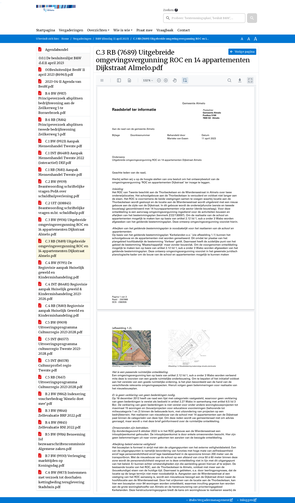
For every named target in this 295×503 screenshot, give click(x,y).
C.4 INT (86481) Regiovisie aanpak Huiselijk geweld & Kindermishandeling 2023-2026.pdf (62, 291)
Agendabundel (56, 50)
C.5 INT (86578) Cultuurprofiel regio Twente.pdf (54, 365)
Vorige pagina (244, 51)
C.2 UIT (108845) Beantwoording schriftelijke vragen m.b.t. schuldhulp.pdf (61, 208)
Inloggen (246, 500)
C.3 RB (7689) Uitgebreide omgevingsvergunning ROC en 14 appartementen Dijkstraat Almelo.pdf (63, 248)
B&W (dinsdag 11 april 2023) (112, 38)
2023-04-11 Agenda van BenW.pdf (59, 84)
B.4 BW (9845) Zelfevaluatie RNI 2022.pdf (59, 424)
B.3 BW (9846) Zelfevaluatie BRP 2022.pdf (59, 413)
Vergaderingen (71, 30)
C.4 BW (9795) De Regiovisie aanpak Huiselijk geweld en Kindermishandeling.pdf (61, 270)
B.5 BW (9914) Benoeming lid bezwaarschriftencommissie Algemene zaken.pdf (61, 441)
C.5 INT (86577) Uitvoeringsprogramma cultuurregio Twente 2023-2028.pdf (59, 346)
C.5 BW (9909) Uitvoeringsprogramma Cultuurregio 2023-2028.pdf (60, 327)
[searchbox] (204, 18)
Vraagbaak (165, 30)
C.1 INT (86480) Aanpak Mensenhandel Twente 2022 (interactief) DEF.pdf (61, 158)
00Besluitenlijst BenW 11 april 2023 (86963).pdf (61, 72)
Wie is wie (121, 30)
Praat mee (144, 30)
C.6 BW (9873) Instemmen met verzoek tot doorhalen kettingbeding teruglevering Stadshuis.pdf (62, 479)
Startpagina (45, 30)
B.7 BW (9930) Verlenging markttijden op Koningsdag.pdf (61, 460)
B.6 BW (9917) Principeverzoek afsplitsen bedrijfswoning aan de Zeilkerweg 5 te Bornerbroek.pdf (60, 103)
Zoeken (168, 10)
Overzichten (97, 30)
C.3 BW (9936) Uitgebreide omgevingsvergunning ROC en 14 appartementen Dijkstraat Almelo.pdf (63, 227)
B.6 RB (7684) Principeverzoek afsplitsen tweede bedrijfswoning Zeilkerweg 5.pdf (60, 127)
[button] (252, 18)
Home (65, 38)
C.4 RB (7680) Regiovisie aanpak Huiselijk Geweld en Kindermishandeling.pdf (61, 310)
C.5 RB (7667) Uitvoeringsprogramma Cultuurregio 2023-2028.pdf (60, 382)
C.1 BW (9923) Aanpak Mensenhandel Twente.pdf (60, 143)
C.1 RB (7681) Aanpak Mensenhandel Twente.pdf (60, 172)
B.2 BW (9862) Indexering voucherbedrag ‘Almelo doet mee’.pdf (61, 399)
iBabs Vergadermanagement (209, 500)
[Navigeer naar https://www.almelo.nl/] (56, 15)
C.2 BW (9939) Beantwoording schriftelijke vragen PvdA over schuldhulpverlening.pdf (61, 189)
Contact (183, 30)
